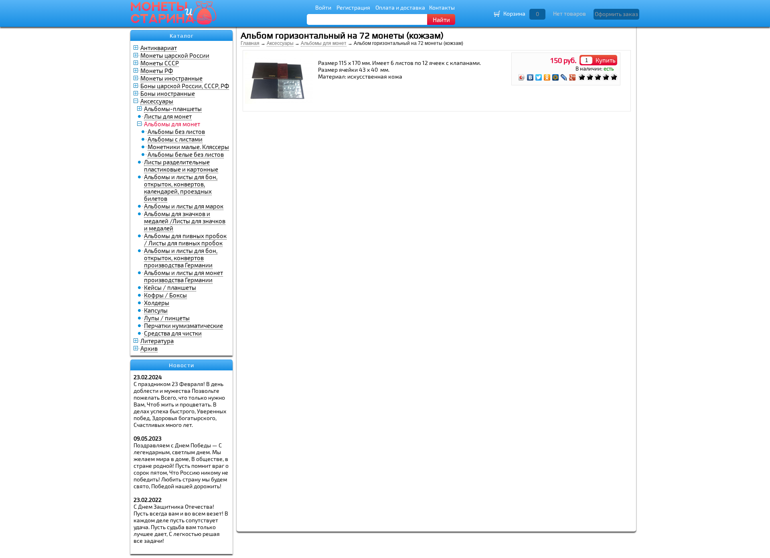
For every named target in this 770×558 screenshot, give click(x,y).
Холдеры (156, 302)
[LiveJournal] (564, 77)
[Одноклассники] (547, 77)
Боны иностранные (167, 93)
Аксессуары (156, 101)
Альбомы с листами (175, 139)
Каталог (182, 35)
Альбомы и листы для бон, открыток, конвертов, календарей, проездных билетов (180, 187)
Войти (323, 7)
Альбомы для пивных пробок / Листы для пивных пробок (185, 239)
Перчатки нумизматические (183, 325)
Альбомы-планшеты (173, 108)
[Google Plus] (572, 77)
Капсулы (156, 310)
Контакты (442, 7)
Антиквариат (158, 47)
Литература (157, 340)
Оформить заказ (616, 13)
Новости (181, 365)
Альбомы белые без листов (186, 154)
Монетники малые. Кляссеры (188, 146)
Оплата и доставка (400, 7)
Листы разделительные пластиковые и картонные (181, 165)
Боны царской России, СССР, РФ (184, 85)
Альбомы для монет (323, 43)
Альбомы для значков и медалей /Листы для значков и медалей (184, 221)
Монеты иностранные (171, 78)
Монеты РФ (156, 70)
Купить (606, 60)
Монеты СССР (159, 63)
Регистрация (353, 7)
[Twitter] (539, 77)
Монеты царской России (174, 55)
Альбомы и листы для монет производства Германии (183, 276)
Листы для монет (168, 116)
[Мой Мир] (555, 77)
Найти (441, 19)
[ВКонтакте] (530, 77)
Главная (250, 43)
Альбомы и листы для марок (183, 206)
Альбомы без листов (176, 131)
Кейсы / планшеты (170, 287)
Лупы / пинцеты (167, 317)
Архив (149, 348)
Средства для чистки (173, 333)
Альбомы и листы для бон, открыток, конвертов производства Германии (180, 258)
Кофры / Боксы (165, 295)
